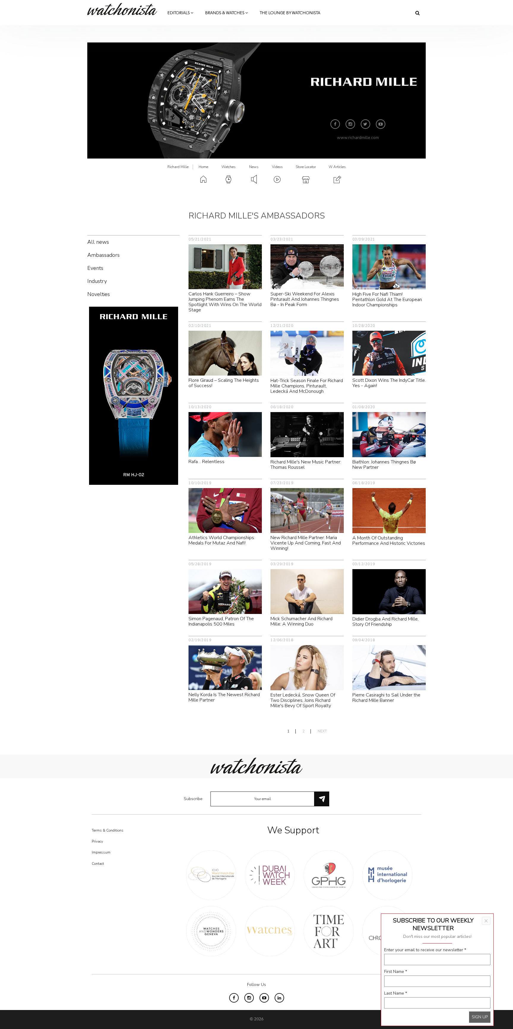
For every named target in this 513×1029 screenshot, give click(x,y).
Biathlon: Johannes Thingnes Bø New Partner (384, 465)
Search (417, 13)
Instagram (350, 124)
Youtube (380, 124)
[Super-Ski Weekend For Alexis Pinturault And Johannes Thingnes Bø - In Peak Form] (307, 266)
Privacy (97, 841)
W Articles (337, 166)
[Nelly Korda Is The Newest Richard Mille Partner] (225, 667)
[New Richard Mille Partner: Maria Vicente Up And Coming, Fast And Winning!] (307, 510)
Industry (97, 281)
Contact (98, 863)
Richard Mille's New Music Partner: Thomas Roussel (305, 465)
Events (95, 268)
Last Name (395, 993)
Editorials (179, 13)
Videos (277, 166)
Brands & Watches (225, 13)
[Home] (124, 9)
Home (203, 166)
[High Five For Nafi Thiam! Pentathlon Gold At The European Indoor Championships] (389, 266)
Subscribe (193, 799)
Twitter (365, 124)
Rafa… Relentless (206, 461)
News (254, 166)
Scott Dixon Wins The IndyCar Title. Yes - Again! (389, 383)
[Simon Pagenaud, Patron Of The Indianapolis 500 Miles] (225, 591)
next (322, 731)
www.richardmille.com (358, 137)
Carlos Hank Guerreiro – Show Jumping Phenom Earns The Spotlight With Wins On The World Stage (225, 302)
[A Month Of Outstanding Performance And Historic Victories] (389, 510)
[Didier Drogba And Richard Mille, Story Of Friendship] (389, 591)
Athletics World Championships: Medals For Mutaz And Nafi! (222, 540)
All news (98, 242)
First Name (395, 971)
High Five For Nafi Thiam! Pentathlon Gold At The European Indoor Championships (387, 299)
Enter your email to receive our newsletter (425, 950)
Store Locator (306, 166)
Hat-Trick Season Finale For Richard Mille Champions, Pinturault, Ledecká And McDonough (306, 386)
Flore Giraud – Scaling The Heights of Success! (224, 383)
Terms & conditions (108, 830)
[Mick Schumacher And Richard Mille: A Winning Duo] (307, 591)
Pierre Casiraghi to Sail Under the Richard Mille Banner (386, 698)
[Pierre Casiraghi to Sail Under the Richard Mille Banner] (389, 667)
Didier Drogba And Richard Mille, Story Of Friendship (385, 622)
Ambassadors (103, 255)
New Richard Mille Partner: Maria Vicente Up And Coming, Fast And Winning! (305, 543)
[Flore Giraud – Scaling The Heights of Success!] (225, 353)
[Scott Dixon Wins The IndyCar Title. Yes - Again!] (389, 353)
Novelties (98, 294)
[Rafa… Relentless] (225, 434)
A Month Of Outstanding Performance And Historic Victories (388, 541)
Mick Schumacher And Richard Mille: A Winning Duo (301, 621)
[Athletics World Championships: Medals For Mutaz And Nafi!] (225, 510)
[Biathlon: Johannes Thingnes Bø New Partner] (389, 434)
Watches (228, 166)
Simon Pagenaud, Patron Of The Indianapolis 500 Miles (221, 621)
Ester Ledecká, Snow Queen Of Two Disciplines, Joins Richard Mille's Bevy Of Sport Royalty (302, 700)
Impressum (101, 852)
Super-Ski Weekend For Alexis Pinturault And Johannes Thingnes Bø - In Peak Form (304, 299)
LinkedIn (279, 998)
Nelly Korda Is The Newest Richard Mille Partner (224, 697)
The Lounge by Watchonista (290, 13)
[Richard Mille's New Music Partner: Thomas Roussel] (307, 434)
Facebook (335, 124)
